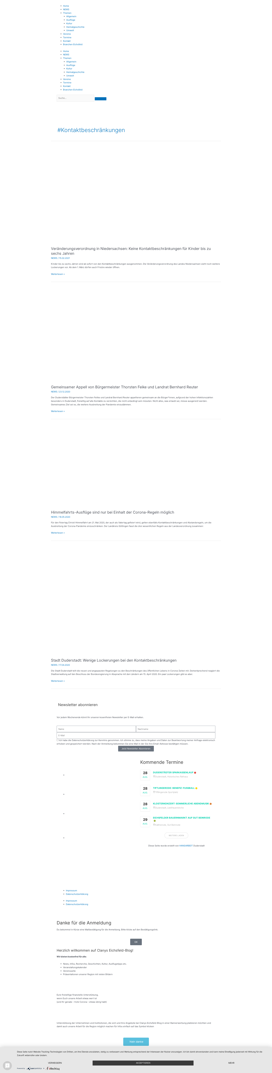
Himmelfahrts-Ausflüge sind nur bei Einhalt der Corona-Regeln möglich (112, 512)
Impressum (71, 890)
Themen (67, 13)
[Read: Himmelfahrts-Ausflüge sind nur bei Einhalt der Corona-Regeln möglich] (123, 465)
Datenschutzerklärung (77, 894)
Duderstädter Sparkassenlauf (173, 772)
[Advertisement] (176, 865)
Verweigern (55, 1063)
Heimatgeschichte (75, 27)
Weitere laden (176, 835)
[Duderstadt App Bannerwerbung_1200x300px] (99, 838)
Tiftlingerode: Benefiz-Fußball (174, 788)
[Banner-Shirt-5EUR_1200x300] (99, 813)
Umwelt (70, 30)
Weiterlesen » (58, 273)
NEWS (66, 9)
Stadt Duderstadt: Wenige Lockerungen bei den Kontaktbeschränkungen (114, 660)
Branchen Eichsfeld (73, 44)
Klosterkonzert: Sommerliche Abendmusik (181, 803)
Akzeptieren (143, 1063)
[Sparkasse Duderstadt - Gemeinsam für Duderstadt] (99, 794)
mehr (231, 1063)
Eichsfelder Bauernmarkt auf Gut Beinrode (181, 817)
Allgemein (71, 16)
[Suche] (100, 98)
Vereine (67, 34)
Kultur (69, 23)
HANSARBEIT (186, 845)
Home (66, 6)
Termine (67, 37)
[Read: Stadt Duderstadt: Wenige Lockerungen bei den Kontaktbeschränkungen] (123, 600)
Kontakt (67, 41)
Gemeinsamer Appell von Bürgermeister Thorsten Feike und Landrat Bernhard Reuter (124, 387)
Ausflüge (70, 20)
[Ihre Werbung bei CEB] (99, 775)
